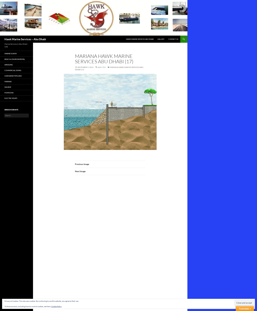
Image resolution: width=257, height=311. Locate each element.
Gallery (161, 39)
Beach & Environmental (14, 59)
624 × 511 (102, 67)
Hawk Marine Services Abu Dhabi (140, 39)
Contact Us (173, 39)
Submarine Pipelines (13, 76)
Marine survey (10, 53)
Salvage (7, 87)
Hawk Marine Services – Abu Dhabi (25, 39)
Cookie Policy (56, 306)
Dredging (8, 65)
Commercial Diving (12, 70)
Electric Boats (10, 98)
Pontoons (9, 93)
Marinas (8, 81)
